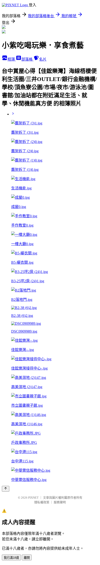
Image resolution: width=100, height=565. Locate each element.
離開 (27, 557)
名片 (43, 59)
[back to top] (5, 489)
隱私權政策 (41, 502)
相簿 (11, 59)
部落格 (27, 59)
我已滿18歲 (11, 557)
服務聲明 (60, 502)
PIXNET (33, 497)
